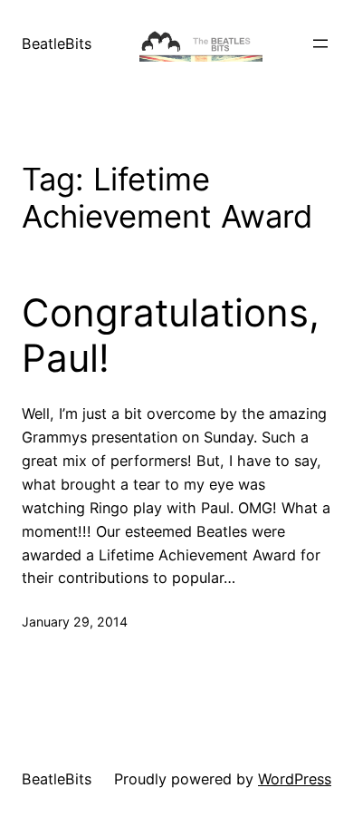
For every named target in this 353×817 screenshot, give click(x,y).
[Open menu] (320, 43)
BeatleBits (56, 43)
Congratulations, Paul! (171, 335)
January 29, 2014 (75, 621)
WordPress (294, 779)
